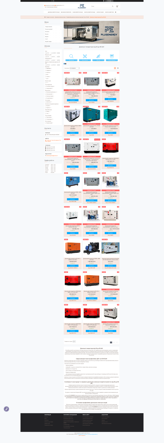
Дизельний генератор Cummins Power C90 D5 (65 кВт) (110, 126)
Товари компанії (48, 26)
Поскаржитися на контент (82, 434)
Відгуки (46, 36)
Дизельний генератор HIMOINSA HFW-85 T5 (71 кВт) (110, 159)
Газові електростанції (78, 12)
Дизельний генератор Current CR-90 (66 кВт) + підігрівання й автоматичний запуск (91, 159)
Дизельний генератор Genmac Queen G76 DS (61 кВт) (110, 292)
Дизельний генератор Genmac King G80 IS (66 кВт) (110, 324)
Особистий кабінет (106, 416)
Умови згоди (47, 423)
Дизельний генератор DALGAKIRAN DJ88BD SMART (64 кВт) (91, 193)
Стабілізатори (66, 424)
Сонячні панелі (100, 12)
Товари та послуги (50, 17)
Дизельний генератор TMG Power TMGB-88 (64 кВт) (110, 92)
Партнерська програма (106, 423)
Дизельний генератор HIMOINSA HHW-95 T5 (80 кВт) (92, 324)
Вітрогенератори (86, 425)
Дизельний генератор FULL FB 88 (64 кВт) (91, 126)
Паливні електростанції (88, 420)
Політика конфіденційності (93, 434)
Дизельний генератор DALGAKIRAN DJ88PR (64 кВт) (110, 226)
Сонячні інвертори (109, 12)
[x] (65, 63)
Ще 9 (47, 78)
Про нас (46, 34)
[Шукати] (113, 6)
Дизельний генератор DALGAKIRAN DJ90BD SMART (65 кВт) (110, 193)
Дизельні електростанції (54, 12)
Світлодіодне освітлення (88, 423)
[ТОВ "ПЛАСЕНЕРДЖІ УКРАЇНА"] (82, 6)
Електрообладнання (87, 421)
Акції (46, 418)
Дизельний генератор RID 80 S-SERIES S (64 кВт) (91, 292)
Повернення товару (49, 425)
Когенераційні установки (69, 426)
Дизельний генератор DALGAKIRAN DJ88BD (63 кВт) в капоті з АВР (91, 93)
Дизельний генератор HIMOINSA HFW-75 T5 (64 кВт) (73, 324)
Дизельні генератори (68, 416)
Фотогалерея (104, 418)
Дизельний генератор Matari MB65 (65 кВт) (72, 126)
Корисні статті (105, 421)
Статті (46, 39)
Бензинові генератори (66, 12)
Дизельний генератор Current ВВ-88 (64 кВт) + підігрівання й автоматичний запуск (72, 93)
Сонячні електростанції (89, 12)
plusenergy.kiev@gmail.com (52, 155)
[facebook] (64, 63)
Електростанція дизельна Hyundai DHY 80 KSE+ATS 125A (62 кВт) (110, 259)
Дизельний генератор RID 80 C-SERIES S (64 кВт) (73, 259)
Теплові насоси (67, 427)
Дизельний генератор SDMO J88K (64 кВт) (72, 193)
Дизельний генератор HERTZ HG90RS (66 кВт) (73, 226)
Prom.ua (88, 433)
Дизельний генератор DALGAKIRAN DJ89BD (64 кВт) (91, 226)
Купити (73, 100)
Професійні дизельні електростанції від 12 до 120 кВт (77, 17)
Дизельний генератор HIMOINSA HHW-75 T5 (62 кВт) (73, 292)
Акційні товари (48, 41)
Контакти (47, 31)
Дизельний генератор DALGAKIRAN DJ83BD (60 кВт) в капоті (73, 159)
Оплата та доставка (49, 421)
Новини (103, 420)
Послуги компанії (48, 29)
